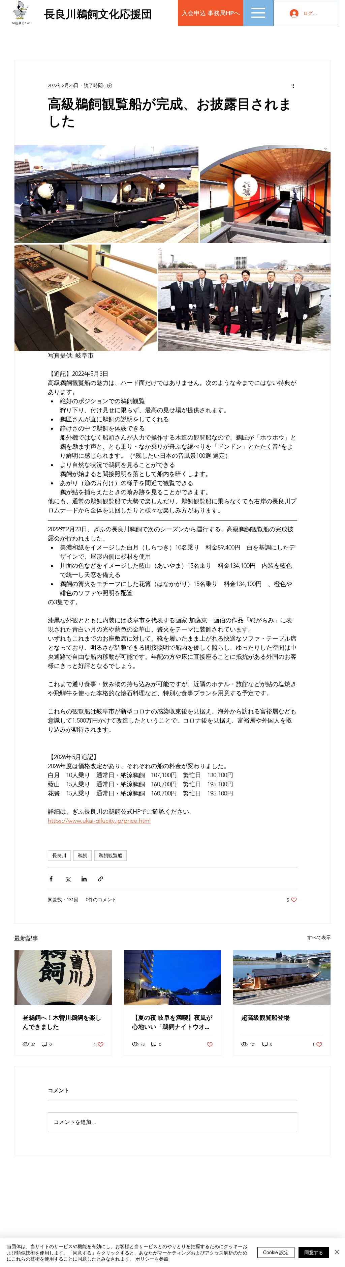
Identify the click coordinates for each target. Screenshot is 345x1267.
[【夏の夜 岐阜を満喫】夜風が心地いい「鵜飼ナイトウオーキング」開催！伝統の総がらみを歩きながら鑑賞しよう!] (172, 977)
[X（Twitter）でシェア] (67, 879)
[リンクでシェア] (100, 879)
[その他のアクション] (293, 85)
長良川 (59, 855)
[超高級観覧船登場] (282, 977)
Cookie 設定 (276, 1252)
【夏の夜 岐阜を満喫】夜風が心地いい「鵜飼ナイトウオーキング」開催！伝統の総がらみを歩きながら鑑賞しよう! (172, 1022)
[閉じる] (337, 1252)
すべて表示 (319, 937)
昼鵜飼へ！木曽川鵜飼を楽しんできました (62, 1022)
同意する (313, 1252)
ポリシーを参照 (151, 1258)
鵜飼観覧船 (110, 855)
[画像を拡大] (106, 194)
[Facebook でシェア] (51, 879)
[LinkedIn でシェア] (84, 879)
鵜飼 (82, 855)
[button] (258, 13)
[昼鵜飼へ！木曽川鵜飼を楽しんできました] (63, 977)
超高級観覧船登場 (265, 1017)
